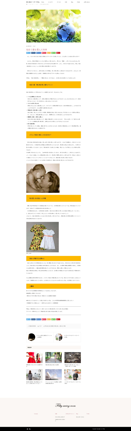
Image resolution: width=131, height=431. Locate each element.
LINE (66, 2)
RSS (30, 429)
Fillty (46, 326)
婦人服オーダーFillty (33, 2)
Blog (72, 2)
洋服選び (52, 326)
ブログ (34, 46)
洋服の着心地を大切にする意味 (52, 364)
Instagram (27, 429)
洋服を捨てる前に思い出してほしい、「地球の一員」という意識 (72, 365)
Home (42, 2)
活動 (56, 413)
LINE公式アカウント (70, 413)
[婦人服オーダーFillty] (65, 406)
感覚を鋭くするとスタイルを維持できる (34, 365)
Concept (36, 413)
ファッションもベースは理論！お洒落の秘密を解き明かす (53, 382)
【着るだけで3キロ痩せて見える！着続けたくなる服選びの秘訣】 (41, 295)
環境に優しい (56, 326)
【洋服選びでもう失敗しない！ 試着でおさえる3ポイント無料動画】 (42, 303)
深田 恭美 (34, 326)
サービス (59, 2)
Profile (78, 2)
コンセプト (50, 2)
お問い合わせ (87, 2)
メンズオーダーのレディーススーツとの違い (72, 382)
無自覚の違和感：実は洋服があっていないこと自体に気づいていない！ (34, 382)
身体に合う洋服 (62, 326)
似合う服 (48, 326)
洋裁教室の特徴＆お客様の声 (60, 420)
